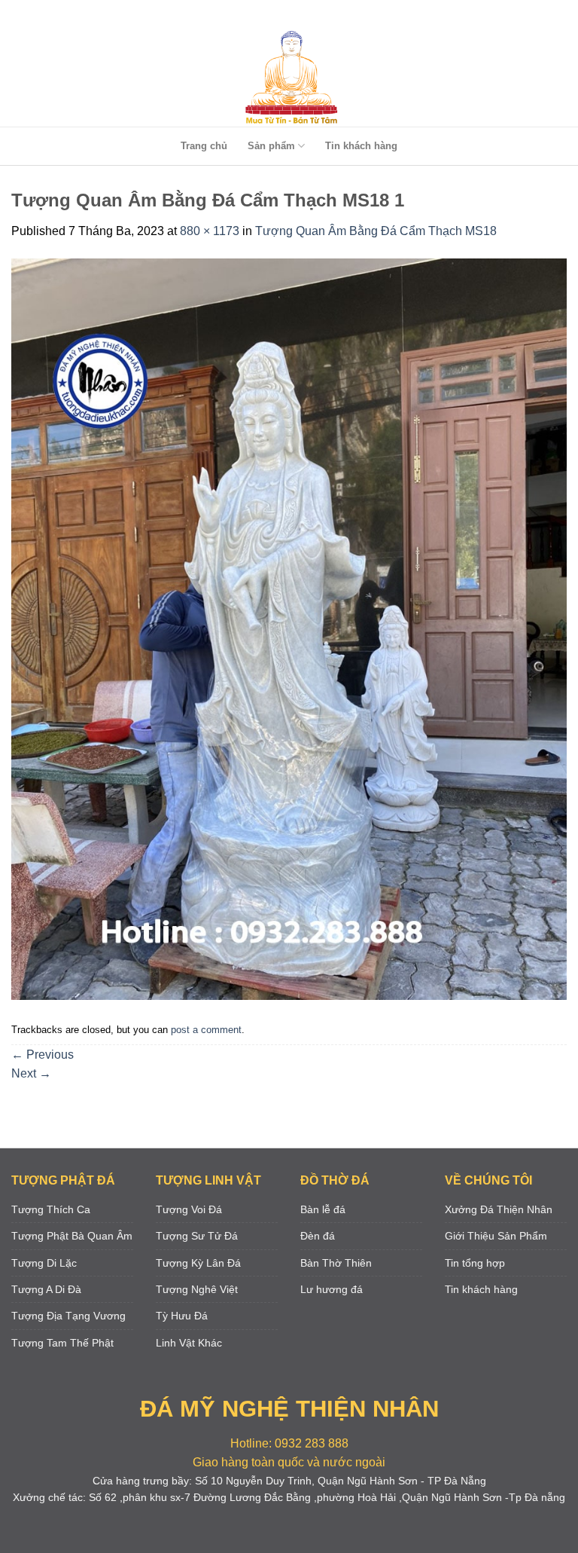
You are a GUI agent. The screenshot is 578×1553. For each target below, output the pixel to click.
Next (31, 1073)
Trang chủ (204, 145)
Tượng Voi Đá (189, 1209)
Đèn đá (317, 1236)
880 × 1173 (209, 231)
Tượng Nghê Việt (197, 1289)
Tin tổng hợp (475, 1263)
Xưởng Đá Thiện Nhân (498, 1209)
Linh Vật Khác (189, 1343)
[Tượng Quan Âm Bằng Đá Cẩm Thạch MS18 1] (289, 628)
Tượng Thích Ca (50, 1209)
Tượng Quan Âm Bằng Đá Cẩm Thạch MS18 (376, 231)
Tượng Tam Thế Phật (62, 1343)
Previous (42, 1054)
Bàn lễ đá (322, 1209)
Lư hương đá (331, 1289)
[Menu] (286, 14)
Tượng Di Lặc (44, 1263)
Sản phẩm (271, 145)
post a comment (206, 1029)
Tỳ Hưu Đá (182, 1316)
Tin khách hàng (361, 145)
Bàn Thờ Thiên (336, 1263)
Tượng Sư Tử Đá (197, 1236)
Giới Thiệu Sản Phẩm (496, 1236)
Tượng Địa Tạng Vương (68, 1316)
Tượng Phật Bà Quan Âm (71, 1236)
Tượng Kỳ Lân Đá (198, 1263)
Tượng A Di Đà (46, 1289)
